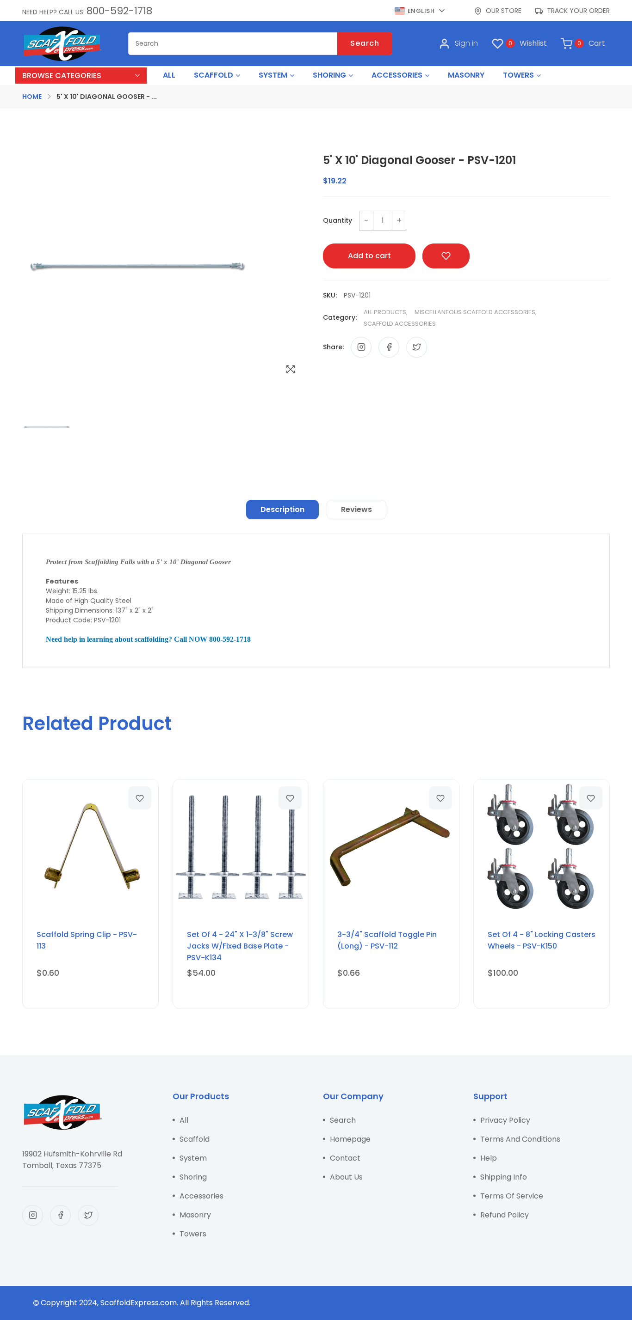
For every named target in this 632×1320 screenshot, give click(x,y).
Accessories (201, 1196)
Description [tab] (282, 509)
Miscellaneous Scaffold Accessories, (476, 312)
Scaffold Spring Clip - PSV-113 (87, 940)
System (193, 1158)
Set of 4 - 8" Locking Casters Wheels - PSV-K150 (541, 940)
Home (32, 96)
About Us (346, 1177)
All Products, (386, 312)
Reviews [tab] (356, 509)
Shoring (193, 1177)
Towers (193, 1234)
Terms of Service (511, 1196)
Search (364, 43)
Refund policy (504, 1215)
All (184, 1120)
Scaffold (195, 1139)
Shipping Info (503, 1177)
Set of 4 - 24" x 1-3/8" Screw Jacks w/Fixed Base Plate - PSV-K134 (240, 946)
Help (488, 1158)
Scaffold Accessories (400, 324)
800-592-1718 (119, 11)
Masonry (195, 1215)
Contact (345, 1158)
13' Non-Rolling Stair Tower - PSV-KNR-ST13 (120, 1294)
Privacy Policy (505, 1120)
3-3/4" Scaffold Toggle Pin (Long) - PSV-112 (387, 940)
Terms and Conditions (520, 1139)
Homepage (350, 1139)
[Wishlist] (139, 797)
